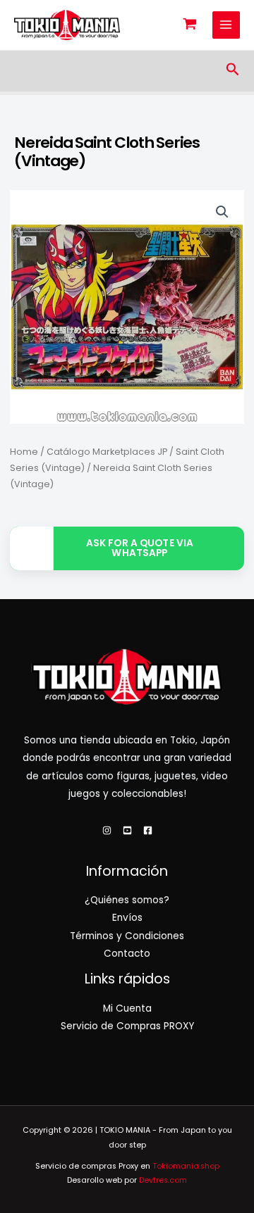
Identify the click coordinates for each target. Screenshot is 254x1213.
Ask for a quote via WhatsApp (140, 548)
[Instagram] (107, 830)
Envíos (127, 917)
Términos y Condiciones (127, 936)
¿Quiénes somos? (127, 900)
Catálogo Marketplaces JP (107, 452)
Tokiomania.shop (185, 1166)
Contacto (127, 953)
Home (24, 452)
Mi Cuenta (127, 1008)
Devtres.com (163, 1180)
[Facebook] (148, 830)
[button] (233, 71)
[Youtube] (127, 830)
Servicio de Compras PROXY (127, 1026)
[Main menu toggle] (226, 25)
